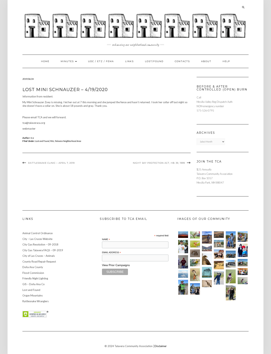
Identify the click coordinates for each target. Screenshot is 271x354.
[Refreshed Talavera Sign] (207, 272)
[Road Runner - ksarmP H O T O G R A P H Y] (207, 283)
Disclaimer (161, 346)
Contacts (182, 61)
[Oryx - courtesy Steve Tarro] (219, 265)
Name (106, 239)
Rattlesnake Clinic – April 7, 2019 (51, 163)
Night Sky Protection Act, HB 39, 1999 (159, 163)
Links (129, 61)
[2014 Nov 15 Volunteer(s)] (231, 240)
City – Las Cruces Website (37, 238)
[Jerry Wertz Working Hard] (207, 237)
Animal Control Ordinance (37, 233)
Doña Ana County (32, 267)
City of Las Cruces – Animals (38, 255)
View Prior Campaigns (116, 265)
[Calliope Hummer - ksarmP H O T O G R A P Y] (243, 280)
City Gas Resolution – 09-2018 (40, 244)
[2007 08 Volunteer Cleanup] (219, 243)
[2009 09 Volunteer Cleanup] (243, 262)
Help (226, 61)
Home (45, 61)
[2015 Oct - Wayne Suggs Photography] (219, 234)
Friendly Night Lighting (35, 278)
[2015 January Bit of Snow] (183, 274)
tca (32, 138)
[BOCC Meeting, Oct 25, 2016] (243, 271)
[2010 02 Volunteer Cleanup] (231, 254)
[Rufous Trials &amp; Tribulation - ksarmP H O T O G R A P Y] (195, 274)
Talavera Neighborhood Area (68, 141)
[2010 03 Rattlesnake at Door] (195, 253)
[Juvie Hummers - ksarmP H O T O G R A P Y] (195, 235)
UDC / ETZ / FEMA (101, 61)
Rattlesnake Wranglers (35, 301)
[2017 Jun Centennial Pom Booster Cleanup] (219, 254)
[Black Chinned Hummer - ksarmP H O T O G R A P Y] (231, 276)
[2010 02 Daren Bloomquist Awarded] (183, 261)
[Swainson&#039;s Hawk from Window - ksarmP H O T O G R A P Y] (207, 259)
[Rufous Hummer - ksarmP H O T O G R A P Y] (195, 244)
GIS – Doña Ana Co (33, 284)
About (206, 61)
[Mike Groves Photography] (183, 234)
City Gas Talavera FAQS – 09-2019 (42, 250)
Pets (52, 141)
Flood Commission (33, 272)
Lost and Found (42, 141)
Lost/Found (154, 61)
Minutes (68, 61)
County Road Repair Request (39, 261)
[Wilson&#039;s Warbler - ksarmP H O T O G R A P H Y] (195, 262)
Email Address (111, 252)
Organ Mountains (32, 295)
